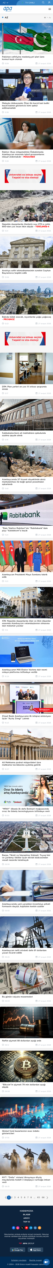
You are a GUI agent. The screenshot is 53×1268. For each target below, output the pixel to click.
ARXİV (26, 1218)
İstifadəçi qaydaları (18, 1260)
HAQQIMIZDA (26, 1211)
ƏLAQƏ (26, 1214)
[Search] (43, 3)
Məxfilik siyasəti (35, 1260)
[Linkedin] (35, 1228)
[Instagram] (17, 1228)
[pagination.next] (47, 1197)
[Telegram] (30, 1228)
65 (38, 1197)
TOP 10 (26, 1222)
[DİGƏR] (49, 9)
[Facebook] (13, 1228)
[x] (22, 1228)
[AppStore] (35, 1250)
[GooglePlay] (17, 1250)
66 (43, 1197)
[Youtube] (26, 1228)
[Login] (49, 2)
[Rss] (39, 1228)
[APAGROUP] (26, 1243)
